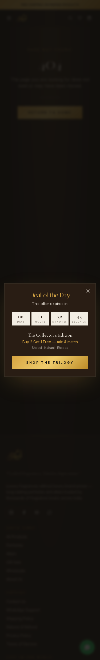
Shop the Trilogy (50, 363)
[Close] (88, 291)
